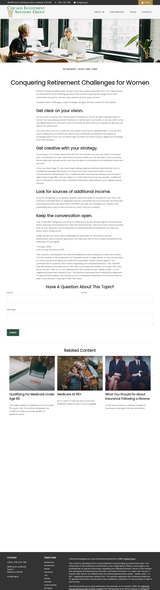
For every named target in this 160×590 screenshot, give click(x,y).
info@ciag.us (82, 2)
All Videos (48, 588)
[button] (99, 11)
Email (83, 292)
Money (47, 578)
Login (147, 2)
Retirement (49, 562)
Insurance (48, 572)
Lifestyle (47, 582)
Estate (47, 569)
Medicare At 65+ (69, 394)
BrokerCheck (129, 559)
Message (11, 309)
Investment (49, 565)
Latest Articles (50, 585)
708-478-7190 (64, 2)
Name (10, 292)
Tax (45, 575)
